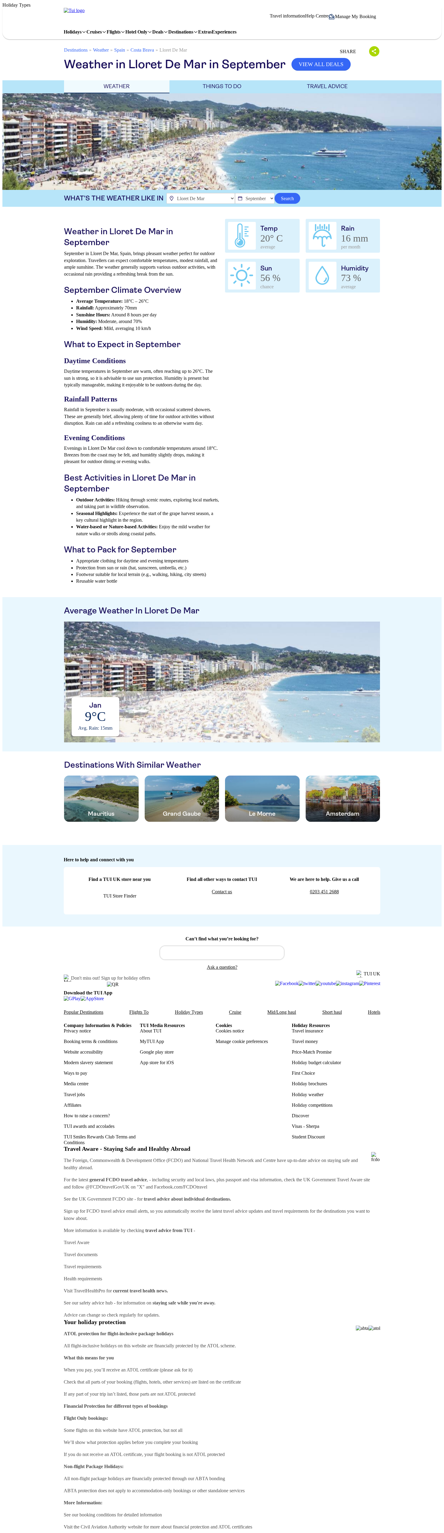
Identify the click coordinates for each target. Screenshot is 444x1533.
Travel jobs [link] (74, 1094)
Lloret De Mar (173, 50)
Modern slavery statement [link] (88, 1062)
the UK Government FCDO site (102, 1199)
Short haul (332, 1012)
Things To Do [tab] (222, 86)
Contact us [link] (222, 891)
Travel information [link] (287, 15)
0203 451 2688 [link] (324, 891)
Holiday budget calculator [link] (316, 1062)
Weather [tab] (117, 86)
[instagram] (347, 983)
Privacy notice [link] (77, 1030)
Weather (101, 50)
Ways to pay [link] (75, 1073)
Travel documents (81, 1254)
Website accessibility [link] (83, 1052)
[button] (354, 16)
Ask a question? (222, 967)
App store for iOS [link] (157, 1062)
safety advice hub (96, 1302)
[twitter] (307, 983)
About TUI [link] (150, 1030)
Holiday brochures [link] (309, 1083)
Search (287, 198)
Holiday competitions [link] (312, 1105)
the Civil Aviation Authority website (108, 1526)
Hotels (374, 1012)
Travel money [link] (305, 1041)
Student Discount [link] (308, 1136)
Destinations (76, 50)
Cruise (235, 1012)
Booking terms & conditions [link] (90, 1041)
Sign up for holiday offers (125, 978)
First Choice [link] (303, 1073)
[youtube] (326, 983)
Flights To (139, 1012)
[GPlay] (72, 998)
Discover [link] (300, 1115)
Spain (119, 50)
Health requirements (83, 1278)
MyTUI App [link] (152, 1041)
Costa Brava (142, 50)
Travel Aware (76, 1242)
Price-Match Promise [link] (312, 1052)
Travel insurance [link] (307, 1030)
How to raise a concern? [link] (87, 1115)
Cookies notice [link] (230, 1030)
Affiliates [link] (72, 1105)
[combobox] (222, 952)
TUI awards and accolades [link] (89, 1126)
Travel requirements (82, 1266)
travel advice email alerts (124, 1211)
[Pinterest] (369, 983)
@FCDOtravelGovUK (107, 1186)
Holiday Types (189, 1012)
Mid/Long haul (281, 1012)
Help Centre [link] (316, 15)
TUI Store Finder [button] (119, 895)
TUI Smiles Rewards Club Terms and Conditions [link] (100, 1139)
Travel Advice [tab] (327, 86)
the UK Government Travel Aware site (333, 1179)
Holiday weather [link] (307, 1094)
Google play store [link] (157, 1052)
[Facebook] (287, 983)
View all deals (321, 64)
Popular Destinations (83, 1012)
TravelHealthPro (89, 1290)
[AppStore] (92, 998)
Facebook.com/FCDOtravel (180, 1186)
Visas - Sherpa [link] (305, 1126)
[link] (74, 10)
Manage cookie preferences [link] (242, 1041)
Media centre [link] (76, 1083)
